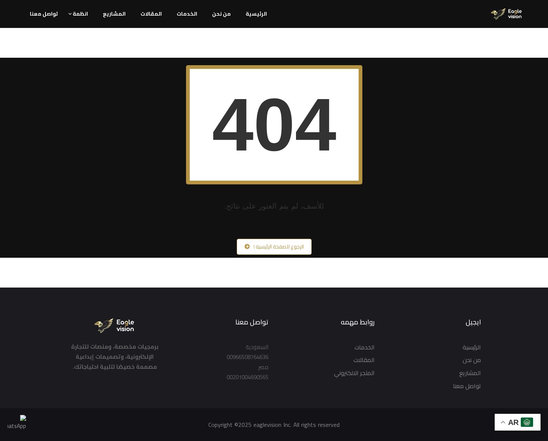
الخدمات (187, 14)
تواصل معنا (44, 14)
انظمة (80, 14)
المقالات (151, 14)
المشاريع (114, 14)
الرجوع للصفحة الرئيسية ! (278, 246)
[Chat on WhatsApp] (16, 424)
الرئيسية (256, 14)
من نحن (221, 14)
